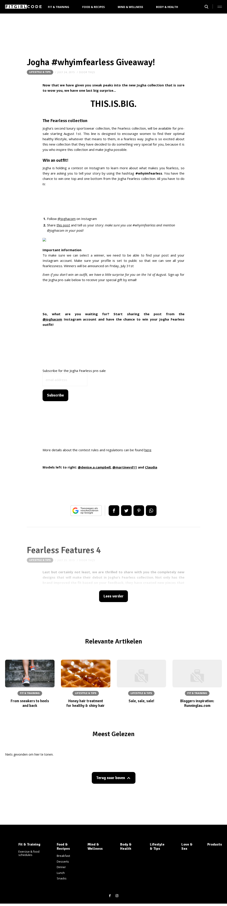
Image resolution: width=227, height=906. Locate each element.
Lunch (61, 873)
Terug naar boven (110, 778)
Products (214, 844)
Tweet (126, 510)
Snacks (62, 878)
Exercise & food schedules (28, 853)
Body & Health (167, 7)
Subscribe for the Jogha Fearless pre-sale (74, 370)
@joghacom (67, 218)
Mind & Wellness (130, 7)
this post (63, 225)
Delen (114, 510)
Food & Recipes (93, 7)
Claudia (151, 467)
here (147, 450)
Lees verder (113, 596)
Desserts (63, 861)
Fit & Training (58, 7)
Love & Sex (187, 846)
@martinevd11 (124, 467)
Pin (138, 510)
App (151, 510)
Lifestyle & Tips (40, 72)
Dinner (61, 867)
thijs (91, 72)
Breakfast (63, 856)
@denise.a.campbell (94, 467)
